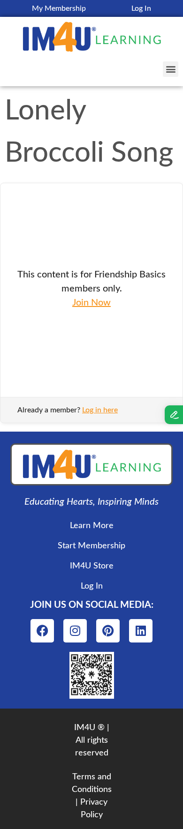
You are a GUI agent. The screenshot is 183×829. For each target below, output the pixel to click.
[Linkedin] (140, 630)
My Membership (59, 8)
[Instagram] (75, 630)
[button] (170, 69)
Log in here (100, 410)
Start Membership (91, 546)
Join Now (91, 302)
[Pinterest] (108, 630)
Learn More (92, 526)
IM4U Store (92, 566)
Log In (141, 8)
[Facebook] (42, 630)
